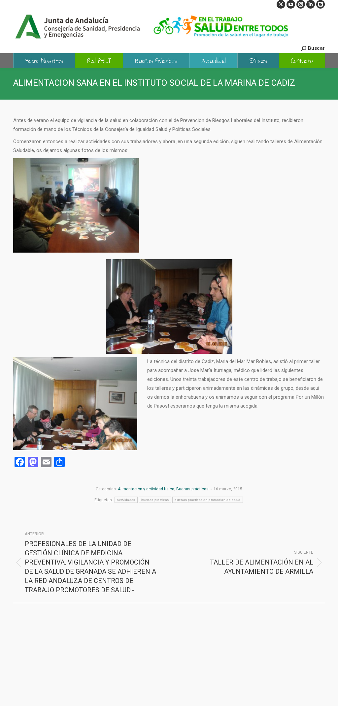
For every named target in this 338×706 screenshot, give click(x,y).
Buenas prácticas (192, 489)
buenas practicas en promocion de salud (207, 500)
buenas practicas (155, 500)
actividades (126, 500)
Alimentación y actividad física (146, 489)
